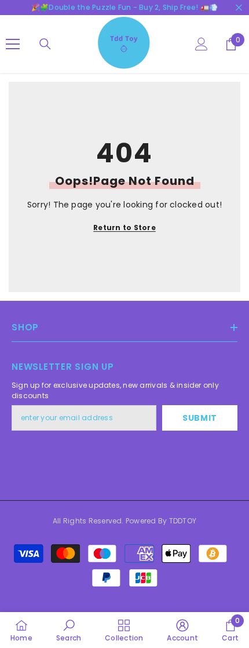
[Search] (45, 44)
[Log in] (201, 44)
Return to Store (124, 227)
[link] (68, 630)
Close (239, 7)
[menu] (13, 44)
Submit (199, 418)
